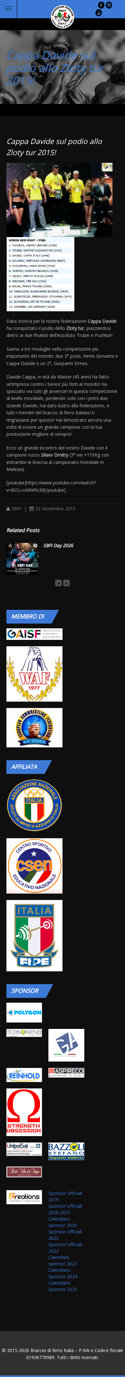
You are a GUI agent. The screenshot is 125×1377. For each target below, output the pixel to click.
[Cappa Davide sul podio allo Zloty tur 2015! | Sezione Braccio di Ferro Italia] (57, 17)
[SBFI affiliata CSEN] (34, 866)
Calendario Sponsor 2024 (62, 1273)
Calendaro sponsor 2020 (62, 1222)
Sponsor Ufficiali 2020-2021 (65, 1209)
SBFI (16, 508)
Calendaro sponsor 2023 (62, 1260)
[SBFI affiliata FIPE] (34, 935)
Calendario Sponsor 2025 (62, 1286)
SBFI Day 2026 (58, 545)
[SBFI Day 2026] (22, 559)
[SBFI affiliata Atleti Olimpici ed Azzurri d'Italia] (34, 805)
